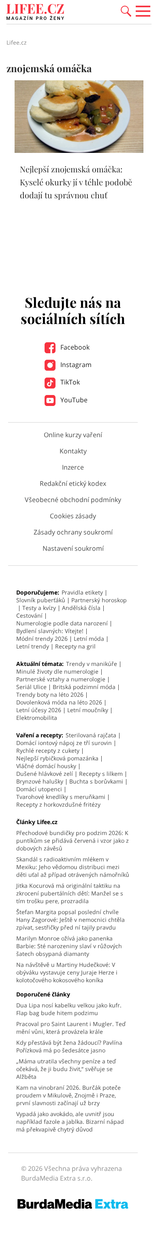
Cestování (29, 615)
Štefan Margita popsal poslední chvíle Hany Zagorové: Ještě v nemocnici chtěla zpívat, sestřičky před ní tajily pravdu (70, 919)
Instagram (75, 364)
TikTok (69, 382)
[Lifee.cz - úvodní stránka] (35, 13)
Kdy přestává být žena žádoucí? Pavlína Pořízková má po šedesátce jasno (69, 1046)
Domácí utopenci (39, 789)
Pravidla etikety (82, 592)
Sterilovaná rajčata (91, 735)
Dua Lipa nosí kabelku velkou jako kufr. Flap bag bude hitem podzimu (69, 1009)
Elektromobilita (36, 717)
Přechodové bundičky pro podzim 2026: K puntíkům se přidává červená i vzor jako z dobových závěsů (72, 840)
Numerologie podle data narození (62, 623)
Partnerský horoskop (99, 600)
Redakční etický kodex (73, 483)
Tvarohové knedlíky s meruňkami (60, 797)
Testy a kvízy (39, 608)
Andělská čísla (81, 608)
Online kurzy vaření (73, 434)
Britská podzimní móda (84, 687)
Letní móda (89, 638)
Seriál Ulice (31, 687)
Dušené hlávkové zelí (44, 773)
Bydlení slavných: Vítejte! (49, 631)
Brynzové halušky (39, 781)
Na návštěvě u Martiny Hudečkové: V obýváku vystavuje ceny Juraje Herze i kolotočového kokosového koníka (66, 972)
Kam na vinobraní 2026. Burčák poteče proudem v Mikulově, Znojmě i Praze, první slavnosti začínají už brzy (68, 1095)
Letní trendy (32, 646)
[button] (126, 10)
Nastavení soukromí (73, 548)
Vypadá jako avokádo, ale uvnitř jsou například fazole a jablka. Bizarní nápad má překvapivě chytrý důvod (70, 1121)
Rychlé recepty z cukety (47, 750)
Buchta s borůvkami (96, 781)
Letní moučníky (87, 710)
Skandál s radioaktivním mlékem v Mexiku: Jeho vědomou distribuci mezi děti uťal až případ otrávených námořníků (72, 866)
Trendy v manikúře (91, 664)
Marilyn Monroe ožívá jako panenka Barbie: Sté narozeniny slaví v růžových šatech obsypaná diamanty (69, 946)
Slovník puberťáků (40, 600)
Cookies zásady (73, 515)
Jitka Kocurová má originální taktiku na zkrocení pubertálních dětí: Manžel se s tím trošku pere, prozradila (69, 893)
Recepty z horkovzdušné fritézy (58, 804)
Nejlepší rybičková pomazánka (57, 758)
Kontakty (73, 451)
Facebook (74, 347)
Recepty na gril (75, 646)
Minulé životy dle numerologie (57, 671)
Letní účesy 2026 (38, 710)
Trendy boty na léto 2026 (49, 694)
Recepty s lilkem (101, 773)
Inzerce (73, 467)
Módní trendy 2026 (42, 638)
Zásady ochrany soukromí (73, 532)
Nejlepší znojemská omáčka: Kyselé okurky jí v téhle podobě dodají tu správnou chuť (76, 181)
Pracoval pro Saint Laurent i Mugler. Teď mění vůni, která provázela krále (71, 1027)
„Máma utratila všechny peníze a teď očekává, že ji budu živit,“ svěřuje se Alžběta (66, 1068)
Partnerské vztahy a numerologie (60, 679)
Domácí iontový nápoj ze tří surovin (64, 743)
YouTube (73, 399)
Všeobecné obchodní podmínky (73, 499)
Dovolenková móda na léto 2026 (59, 702)
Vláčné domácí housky (46, 766)
